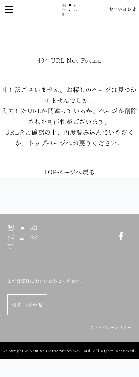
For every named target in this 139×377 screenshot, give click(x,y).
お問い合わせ (122, 9)
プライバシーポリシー (111, 327)
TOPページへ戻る (70, 172)
